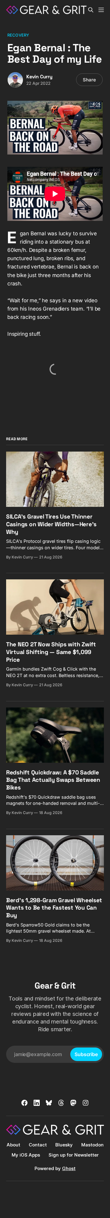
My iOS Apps (26, 1155)
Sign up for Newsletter (74, 1155)
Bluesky (64, 1145)
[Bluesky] (49, 1103)
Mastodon (92, 1145)
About (13, 1145)
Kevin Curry (39, 76)
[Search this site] (91, 10)
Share (89, 80)
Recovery (18, 35)
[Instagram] (85, 1103)
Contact (38, 1145)
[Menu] (101, 10)
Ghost (68, 1168)
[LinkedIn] (37, 1103)
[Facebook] (24, 1103)
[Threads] (61, 1103)
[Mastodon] (73, 1103)
